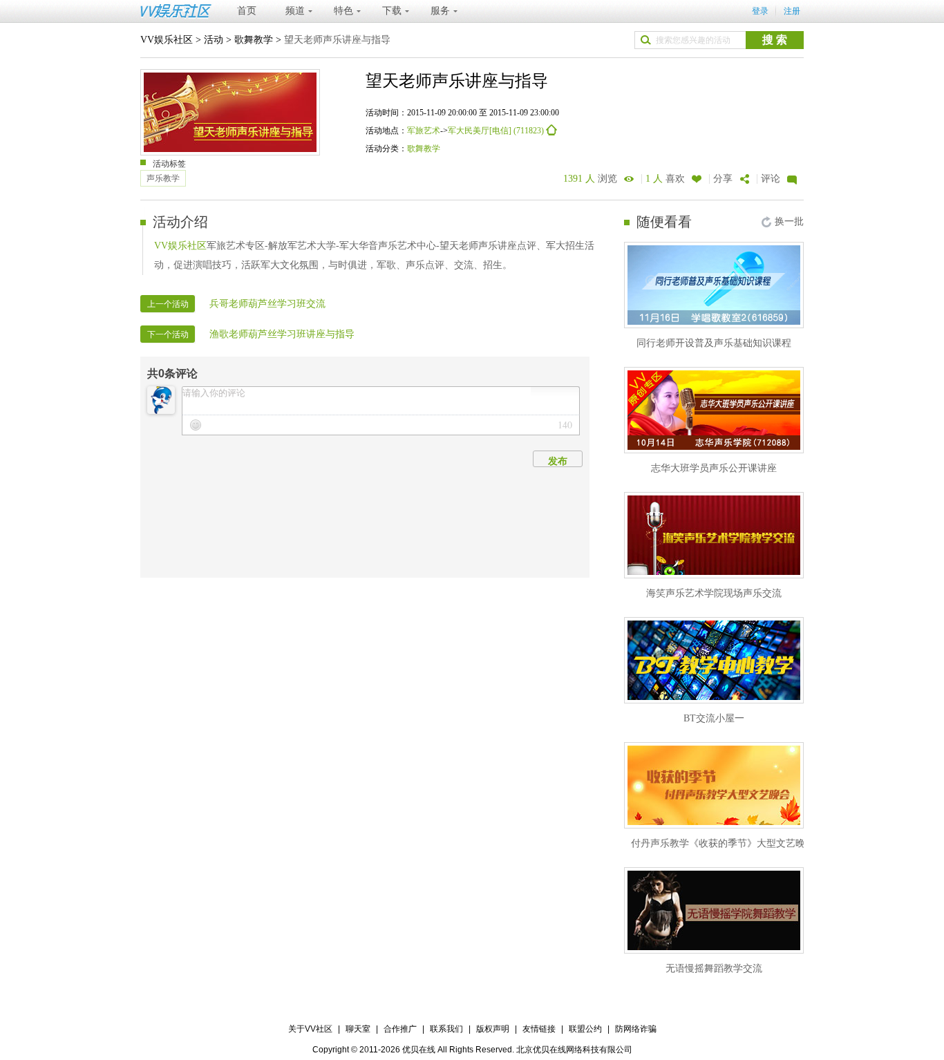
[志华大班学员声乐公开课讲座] (714, 410)
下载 (392, 11)
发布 (557, 460)
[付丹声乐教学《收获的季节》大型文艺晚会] (714, 785)
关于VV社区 (310, 1029)
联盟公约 (585, 1029)
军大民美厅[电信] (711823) (497, 130)
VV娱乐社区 (166, 40)
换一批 (789, 221)
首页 (246, 11)
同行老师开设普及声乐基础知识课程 (713, 343)
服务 (440, 11)
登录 (760, 11)
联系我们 (446, 1029)
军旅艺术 (423, 130)
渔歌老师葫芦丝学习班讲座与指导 (282, 334)
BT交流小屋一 (713, 718)
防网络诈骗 (636, 1029)
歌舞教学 (253, 40)
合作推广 (400, 1029)
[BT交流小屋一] (714, 660)
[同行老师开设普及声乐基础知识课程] (714, 285)
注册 (792, 11)
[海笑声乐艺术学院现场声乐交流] (714, 535)
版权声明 (492, 1029)
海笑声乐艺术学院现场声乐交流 (714, 593)
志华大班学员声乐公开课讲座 (714, 468)
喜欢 (665, 178)
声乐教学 (163, 178)
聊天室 (358, 1029)
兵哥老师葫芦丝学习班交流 (267, 304)
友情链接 (539, 1029)
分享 (723, 178)
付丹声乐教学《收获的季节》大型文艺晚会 (723, 843)
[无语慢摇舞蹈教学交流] (714, 910)
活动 (213, 40)
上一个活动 (168, 304)
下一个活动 (168, 334)
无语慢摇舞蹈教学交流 (713, 968)
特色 (343, 11)
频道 (295, 11)
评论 (770, 178)
